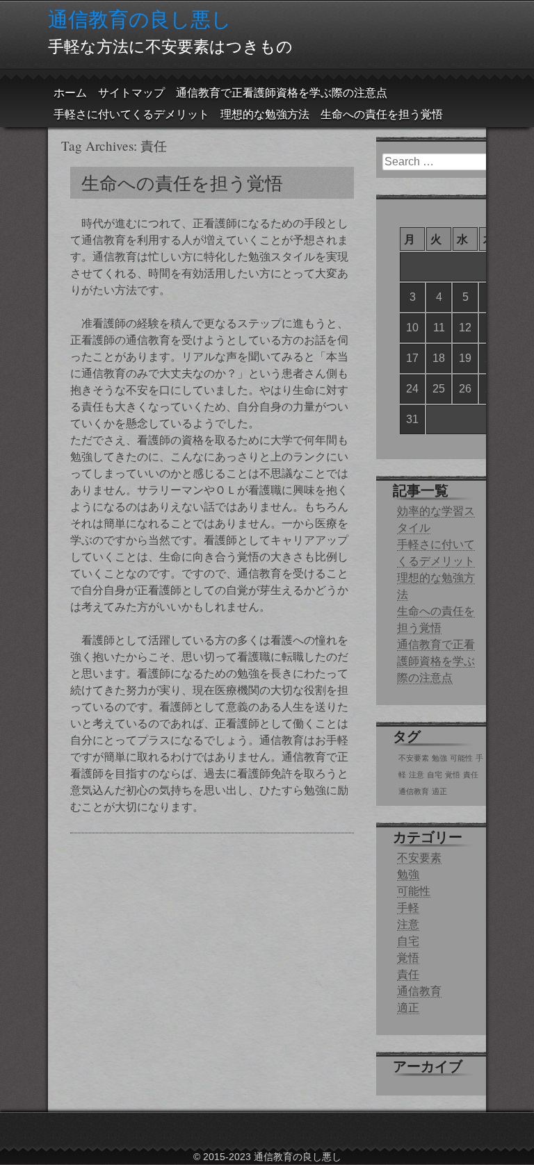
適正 (439, 791)
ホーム (70, 93)
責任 (470, 774)
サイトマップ (131, 93)
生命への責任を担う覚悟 (382, 114)
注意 (416, 774)
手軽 (408, 908)
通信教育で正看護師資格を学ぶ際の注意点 (281, 93)
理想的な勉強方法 (264, 114)
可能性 (461, 758)
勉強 (439, 758)
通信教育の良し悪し (140, 19)
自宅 (434, 774)
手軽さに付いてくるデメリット (131, 114)
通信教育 (413, 791)
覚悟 (452, 774)
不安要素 (413, 758)
